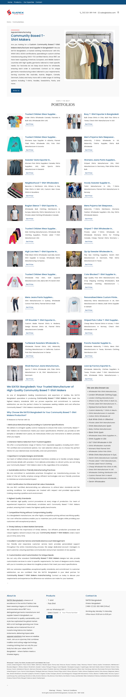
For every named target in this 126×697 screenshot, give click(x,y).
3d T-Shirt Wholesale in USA (100, 442)
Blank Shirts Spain (96, 432)
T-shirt (51, 600)
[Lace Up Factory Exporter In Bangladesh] (74, 373)
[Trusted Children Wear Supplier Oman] (15, 144)
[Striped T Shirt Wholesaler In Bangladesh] (74, 236)
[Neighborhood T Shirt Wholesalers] (15, 190)
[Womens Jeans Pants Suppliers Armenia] (74, 167)
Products (17, 2)
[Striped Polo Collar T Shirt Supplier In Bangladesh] (74, 327)
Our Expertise (29, 2)
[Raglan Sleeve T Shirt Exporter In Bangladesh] (15, 213)
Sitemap (52, 690)
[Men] (74, 144)
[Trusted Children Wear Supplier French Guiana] (15, 121)
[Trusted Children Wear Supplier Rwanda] (15, 236)
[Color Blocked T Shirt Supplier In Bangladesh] (74, 282)
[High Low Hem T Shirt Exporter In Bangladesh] (15, 259)
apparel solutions (14, 636)
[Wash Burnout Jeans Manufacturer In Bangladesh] (15, 373)
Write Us (16, 90)
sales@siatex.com (108, 13)
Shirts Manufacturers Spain (100, 426)
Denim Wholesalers (97, 481)
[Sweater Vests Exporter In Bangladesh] (15, 167)
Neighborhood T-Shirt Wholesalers (42, 182)
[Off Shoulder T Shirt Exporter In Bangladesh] (15, 327)
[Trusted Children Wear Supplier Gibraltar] (15, 282)
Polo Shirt (52, 603)
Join (49, 617)
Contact (39, 2)
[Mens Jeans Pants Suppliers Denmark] (15, 305)
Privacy (59, 690)
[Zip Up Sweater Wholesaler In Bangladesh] (74, 259)
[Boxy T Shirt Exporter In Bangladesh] (74, 121)
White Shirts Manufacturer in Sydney (104, 455)
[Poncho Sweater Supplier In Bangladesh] (74, 350)
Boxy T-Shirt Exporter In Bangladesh (101, 114)
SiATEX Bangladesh (15, 600)
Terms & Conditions (70, 690)
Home (10, 2)
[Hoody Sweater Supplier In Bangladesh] (74, 190)
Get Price (29, 124)
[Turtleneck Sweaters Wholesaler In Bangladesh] (15, 350)
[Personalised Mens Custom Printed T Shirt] (74, 305)
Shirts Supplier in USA (97, 439)
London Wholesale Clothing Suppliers (104, 395)
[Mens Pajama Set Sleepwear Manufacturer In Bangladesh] (74, 213)
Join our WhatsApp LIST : (55, 609)
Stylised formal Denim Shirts (100, 407)
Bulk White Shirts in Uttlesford (101, 419)
